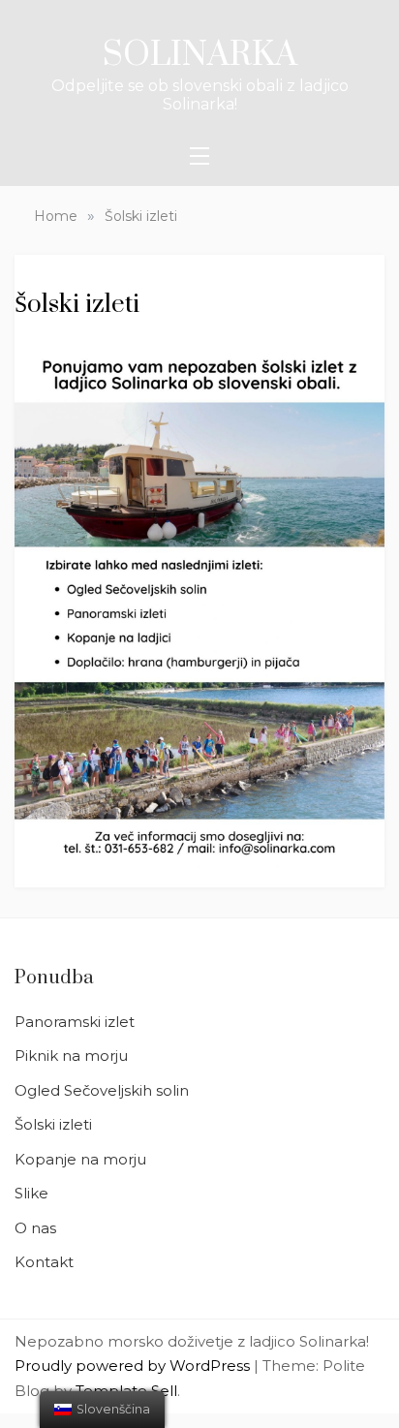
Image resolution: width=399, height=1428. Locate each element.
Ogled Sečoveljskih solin (102, 1090)
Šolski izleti (53, 1124)
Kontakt (44, 1262)
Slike (31, 1193)
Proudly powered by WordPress (134, 1365)
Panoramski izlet (75, 1021)
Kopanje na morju (80, 1159)
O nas (35, 1228)
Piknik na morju (71, 1055)
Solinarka (200, 55)
